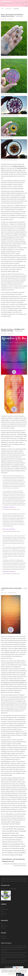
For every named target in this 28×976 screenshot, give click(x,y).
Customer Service (4, 909)
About (2, 907)
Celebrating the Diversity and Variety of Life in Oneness (12, 962)
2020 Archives (8, 8)
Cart (2, 915)
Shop (2, 911)
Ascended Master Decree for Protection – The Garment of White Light (13, 958)
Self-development (12, 592)
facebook (10, 889)
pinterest (15, 889)
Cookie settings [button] (11, 973)
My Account (3, 913)
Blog (2, 923)
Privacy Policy (4, 936)
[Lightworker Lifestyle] (8, 1)
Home (2, 8)
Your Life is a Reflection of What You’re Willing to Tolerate (13, 954)
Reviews (11, 18)
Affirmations (11, 333)
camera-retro (12, 889)
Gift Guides (3, 927)
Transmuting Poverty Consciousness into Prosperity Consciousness (11, 950)
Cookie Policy (4, 938)
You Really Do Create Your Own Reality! (11, 588)
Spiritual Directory (4, 925)
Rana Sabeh (20, 16)
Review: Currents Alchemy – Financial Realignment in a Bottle (13, 945)
